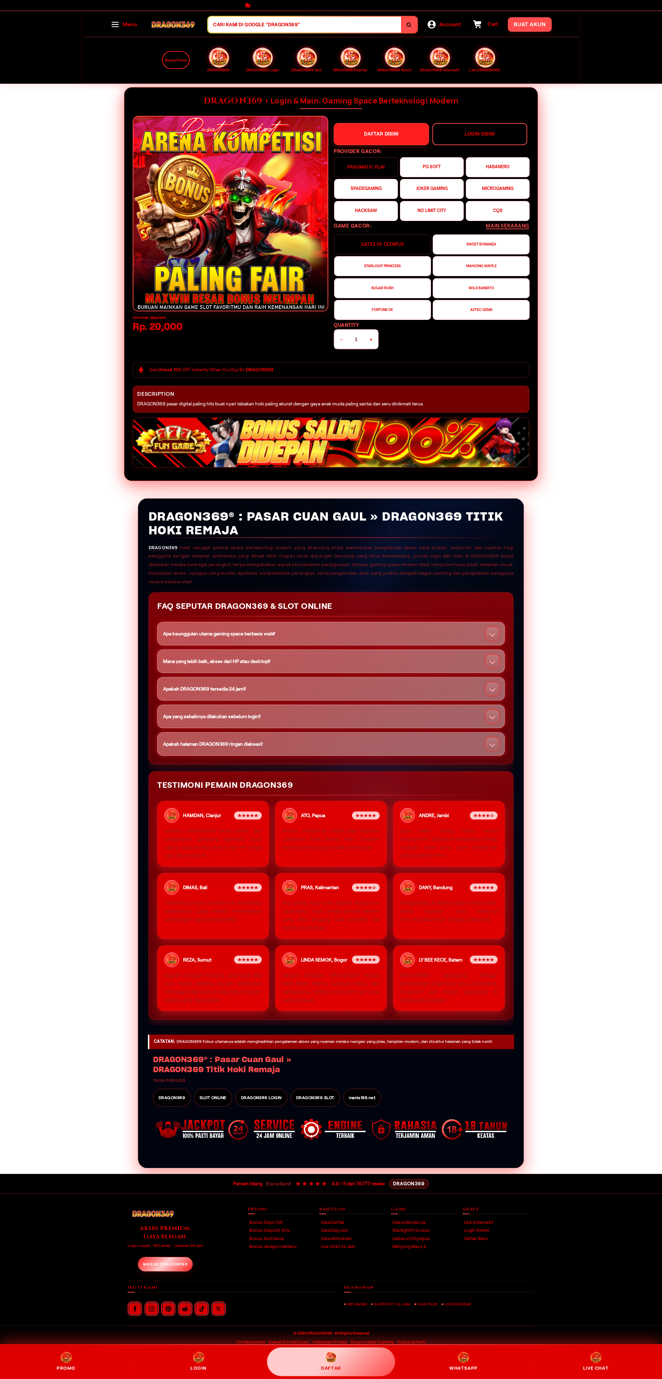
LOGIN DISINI (480, 134)
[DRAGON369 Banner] (230, 214)
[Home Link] (172, 24)
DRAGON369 (163, 547)
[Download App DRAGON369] (331, 442)
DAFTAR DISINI (381, 134)
